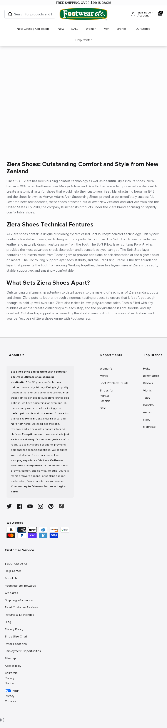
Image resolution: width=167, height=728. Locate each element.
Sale (104, 408)
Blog (9, 622)
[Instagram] (40, 506)
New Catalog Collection (33, 29)
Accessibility (13, 666)
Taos (148, 397)
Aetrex (148, 412)
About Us (11, 578)
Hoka (148, 368)
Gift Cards (11, 593)
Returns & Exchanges (16, 615)
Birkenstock (151, 376)
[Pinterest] (50, 506)
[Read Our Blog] (61, 506)
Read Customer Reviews (16, 607)
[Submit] (10, 14)
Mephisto (149, 427)
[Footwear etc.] (83, 14)
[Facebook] (19, 506)
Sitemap (10, 658)
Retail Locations (16, 644)
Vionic (148, 390)
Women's (106, 368)
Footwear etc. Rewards (16, 586)
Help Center (83, 40)
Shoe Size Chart (16, 636)
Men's (104, 376)
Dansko (148, 405)
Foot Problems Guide (111, 383)
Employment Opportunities (16, 651)
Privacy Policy (14, 629)
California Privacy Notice (11, 678)
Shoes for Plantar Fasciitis (106, 395)
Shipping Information (16, 600)
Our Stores (142, 29)
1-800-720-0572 (16, 564)
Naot (148, 419)
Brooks (148, 383)
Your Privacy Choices (12, 696)
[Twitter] (9, 506)
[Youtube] (30, 506)
